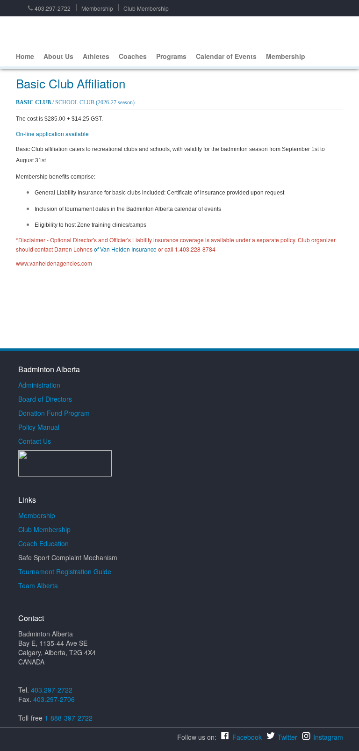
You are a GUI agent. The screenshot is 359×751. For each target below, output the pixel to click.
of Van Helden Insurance (125, 249)
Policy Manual (38, 427)
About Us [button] (58, 56)
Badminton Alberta (33, 31)
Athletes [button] (96, 56)
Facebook (247, 737)
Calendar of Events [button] (226, 56)
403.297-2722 (53, 8)
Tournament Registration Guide (64, 571)
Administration (39, 385)
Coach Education (43, 543)
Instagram (328, 737)
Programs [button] (171, 56)
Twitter (287, 737)
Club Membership (146, 8)
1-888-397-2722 (68, 717)
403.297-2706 (54, 699)
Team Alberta (38, 585)
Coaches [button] (133, 56)
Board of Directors (45, 399)
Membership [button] (285, 56)
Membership (97, 8)
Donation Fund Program (54, 413)
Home (25, 56)
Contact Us (34, 441)
